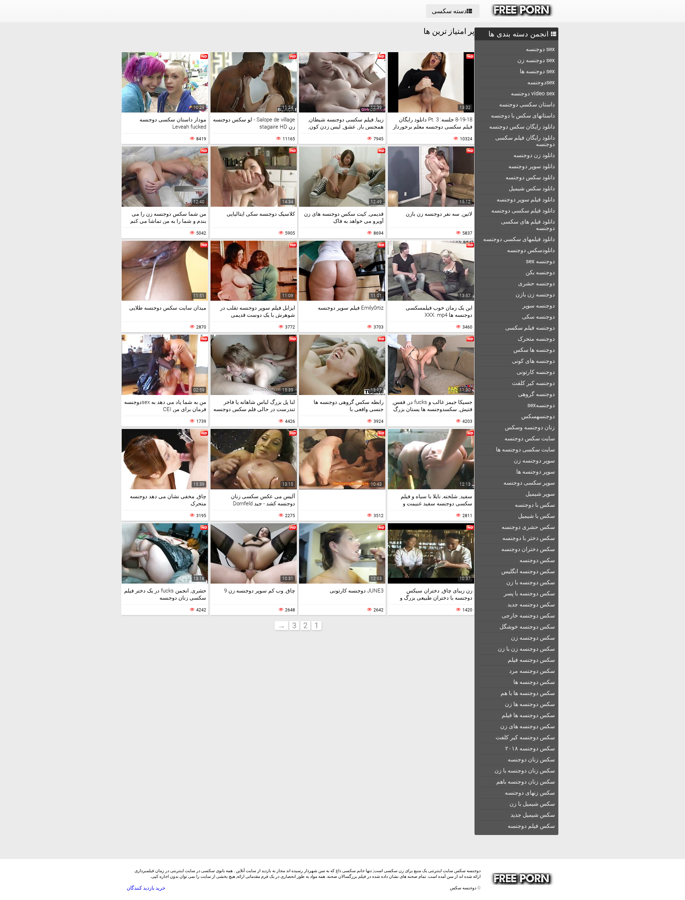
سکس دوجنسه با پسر (529, 593)
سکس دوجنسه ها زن (530, 704)
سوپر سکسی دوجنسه (529, 482)
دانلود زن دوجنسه (534, 155)
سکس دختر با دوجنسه (528, 538)
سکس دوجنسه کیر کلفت (525, 737)
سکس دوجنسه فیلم (531, 659)
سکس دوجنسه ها (534, 682)
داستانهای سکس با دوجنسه (523, 115)
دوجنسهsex (541, 405)
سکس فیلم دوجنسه (531, 825)
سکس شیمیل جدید (533, 814)
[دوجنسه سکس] (522, 15)
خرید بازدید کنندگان (146, 888)
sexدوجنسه (541, 82)
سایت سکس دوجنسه (529, 438)
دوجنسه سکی (538, 316)
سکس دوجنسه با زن (530, 582)
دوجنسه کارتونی (536, 372)
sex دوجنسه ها (537, 71)
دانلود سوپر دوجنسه (531, 166)
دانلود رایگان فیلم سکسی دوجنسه (525, 141)
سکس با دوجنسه (535, 504)
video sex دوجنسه (533, 93)
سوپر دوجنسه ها (535, 471)
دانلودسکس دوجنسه (531, 250)
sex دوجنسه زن (536, 60)
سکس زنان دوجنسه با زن (524, 770)
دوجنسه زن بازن (535, 294)
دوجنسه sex (540, 261)
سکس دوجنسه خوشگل (527, 626)
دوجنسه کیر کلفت (533, 383)
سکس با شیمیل (536, 515)
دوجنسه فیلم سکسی (530, 327)
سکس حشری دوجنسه (528, 527)
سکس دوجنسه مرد (532, 671)
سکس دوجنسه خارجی (528, 615)
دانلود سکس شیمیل (532, 188)
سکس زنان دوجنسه (531, 759)
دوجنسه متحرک (536, 338)
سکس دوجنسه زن (533, 637)
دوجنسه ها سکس (534, 349)
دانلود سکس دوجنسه (530, 177)
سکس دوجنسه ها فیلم (528, 715)
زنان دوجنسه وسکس (530, 427)
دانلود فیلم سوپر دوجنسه (526, 199)
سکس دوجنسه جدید (531, 604)
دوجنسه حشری (536, 283)
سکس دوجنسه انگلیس (528, 571)
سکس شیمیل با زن (532, 803)
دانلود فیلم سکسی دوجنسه (523, 210)
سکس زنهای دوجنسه (530, 792)
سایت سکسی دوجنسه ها (525, 449)
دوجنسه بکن (540, 272)
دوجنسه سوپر (538, 305)
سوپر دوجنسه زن (534, 460)
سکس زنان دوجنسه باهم (525, 781)
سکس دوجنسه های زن (527, 726)
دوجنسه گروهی (536, 394)
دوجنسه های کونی (533, 361)
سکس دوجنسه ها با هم (528, 693)
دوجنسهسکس (538, 416)
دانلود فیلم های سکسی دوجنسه (528, 224)
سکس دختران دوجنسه (528, 549)
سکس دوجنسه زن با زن (526, 648)
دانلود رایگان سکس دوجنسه (522, 126)
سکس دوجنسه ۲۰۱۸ (530, 748)
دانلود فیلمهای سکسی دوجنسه (519, 239)
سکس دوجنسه (537, 560)
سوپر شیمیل (540, 493)
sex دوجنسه (540, 49)
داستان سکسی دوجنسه (527, 104)
